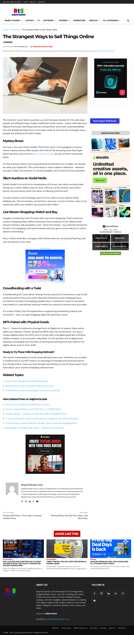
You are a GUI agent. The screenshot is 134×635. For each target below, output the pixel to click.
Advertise (55, 628)
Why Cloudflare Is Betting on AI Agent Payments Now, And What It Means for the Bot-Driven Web (22, 563)
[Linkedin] (122, 46)
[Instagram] (26, 501)
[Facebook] (98, 46)
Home (5, 29)
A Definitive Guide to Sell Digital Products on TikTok (33, 390)
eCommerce (15, 29)
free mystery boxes (44, 154)
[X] (104, 46)
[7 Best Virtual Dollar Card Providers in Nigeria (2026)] (66, 548)
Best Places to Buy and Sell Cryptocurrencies (29, 386)
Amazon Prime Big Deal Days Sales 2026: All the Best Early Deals (109, 562)
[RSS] (115, 593)
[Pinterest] (110, 46)
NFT (9, 328)
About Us (112, 628)
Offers (93, 559)
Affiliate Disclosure (80, 628)
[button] (128, 20)
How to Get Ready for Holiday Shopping (27, 381)
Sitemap (103, 628)
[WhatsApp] (116, 46)
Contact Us (122, 628)
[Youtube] (37, 501)
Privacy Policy (66, 628)
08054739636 (51, 613)
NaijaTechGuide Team (43, 47)
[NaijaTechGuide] (18, 11)
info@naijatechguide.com (58, 619)
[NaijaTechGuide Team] (12, 493)
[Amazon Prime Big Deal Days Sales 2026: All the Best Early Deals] (110, 548)
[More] (128, 46)
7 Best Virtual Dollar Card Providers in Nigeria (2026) (66, 562)
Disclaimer (94, 628)
